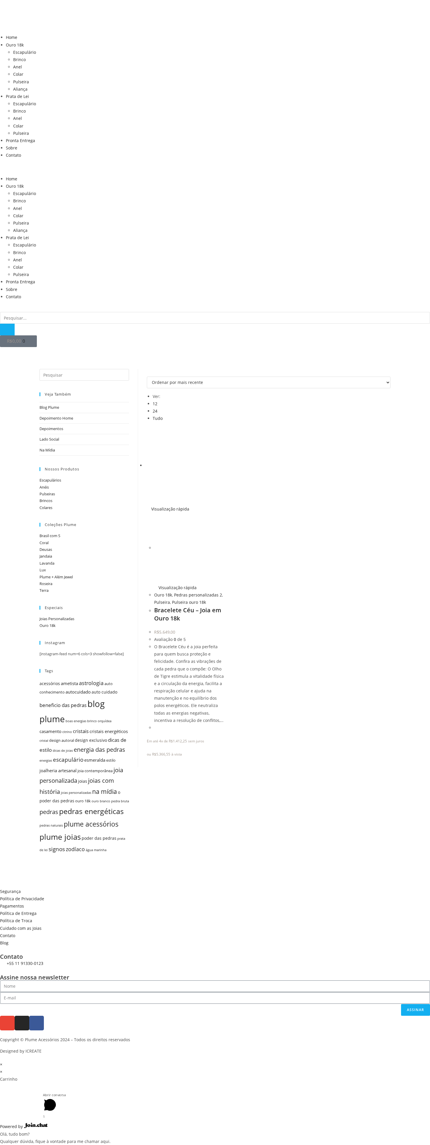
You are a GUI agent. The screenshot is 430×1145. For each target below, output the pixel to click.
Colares (45, 507)
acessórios (49, 683)
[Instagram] (22, 1023)
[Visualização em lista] (151, 372)
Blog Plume (49, 407)
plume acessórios (91, 824)
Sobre (11, 148)
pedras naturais (51, 825)
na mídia (104, 791)
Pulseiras (47, 493)
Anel (17, 67)
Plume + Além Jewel (56, 577)
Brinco (19, 59)
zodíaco (75, 849)
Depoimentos (51, 428)
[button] (215, 167)
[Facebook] (36, 1023)
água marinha (96, 850)
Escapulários (50, 480)
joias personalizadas (76, 793)
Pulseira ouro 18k (189, 602)
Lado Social (49, 439)
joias (82, 781)
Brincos (45, 500)
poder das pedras (99, 838)
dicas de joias (63, 751)
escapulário (68, 759)
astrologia (91, 683)
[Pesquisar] (7, 329)
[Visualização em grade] (148, 372)
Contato (13, 155)
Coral (44, 542)
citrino (67, 732)
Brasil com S (49, 535)
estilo (111, 760)
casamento (50, 731)
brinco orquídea (99, 721)
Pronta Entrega (20, 140)
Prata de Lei (17, 96)
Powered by (12, 1126)
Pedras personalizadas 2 (198, 595)
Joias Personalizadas (56, 618)
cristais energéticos (109, 731)
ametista (69, 683)
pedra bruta (120, 801)
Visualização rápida (169, 509)
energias (45, 760)
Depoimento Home (56, 418)
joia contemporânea (95, 770)
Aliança (20, 89)
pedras (48, 812)
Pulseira (21, 82)
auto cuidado (104, 692)
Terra (44, 590)
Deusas (45, 549)
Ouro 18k (15, 45)
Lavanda (46, 563)
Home (11, 37)
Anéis (44, 487)
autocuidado (78, 692)
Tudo (158, 418)
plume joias (60, 837)
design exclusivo (91, 740)
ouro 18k (83, 801)
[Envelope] (7, 1023)
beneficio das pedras (63, 705)
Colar (18, 74)
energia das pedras (99, 749)
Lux (42, 569)
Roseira (45, 583)
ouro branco (101, 801)
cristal (43, 741)
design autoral (61, 740)
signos (57, 849)
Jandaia (45, 556)
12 (155, 403)
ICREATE (33, 1051)
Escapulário (24, 52)
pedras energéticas (91, 811)
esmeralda (94, 760)
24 (155, 411)
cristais (81, 731)
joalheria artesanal (58, 771)
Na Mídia (47, 450)
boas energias (76, 721)
